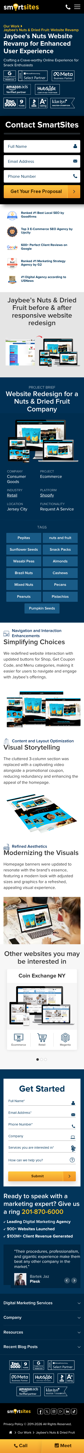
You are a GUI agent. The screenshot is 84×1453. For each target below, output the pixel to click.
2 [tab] (41, 1059)
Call (23, 1445)
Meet (65, 1445)
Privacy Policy (13, 1426)
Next (74, 1282)
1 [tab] (37, 1059)
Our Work (12, 26)
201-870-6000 (68, 7)
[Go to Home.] (10, 1435)
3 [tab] (45, 1059)
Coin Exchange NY (42, 976)
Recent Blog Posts (21, 1349)
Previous (67, 1282)
